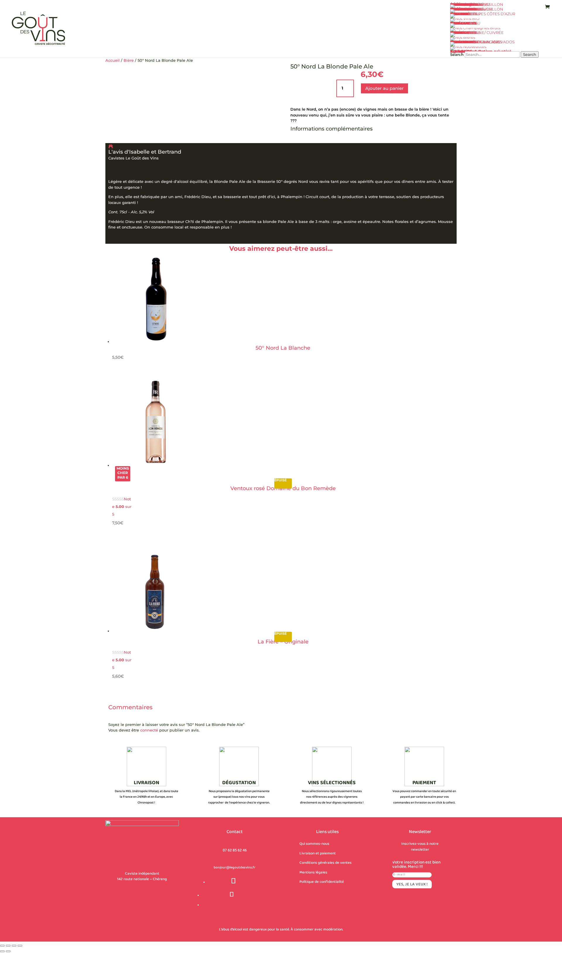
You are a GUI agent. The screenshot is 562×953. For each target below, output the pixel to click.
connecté (149, 730)
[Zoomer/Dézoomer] (2, 946)
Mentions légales (313, 872)
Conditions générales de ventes (325, 863)
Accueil (112, 60)
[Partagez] (14, 946)
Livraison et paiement (317, 853)
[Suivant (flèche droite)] (8, 951)
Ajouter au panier (384, 88)
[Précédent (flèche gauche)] (2, 951)
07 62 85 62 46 (235, 850)
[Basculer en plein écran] (8, 946)
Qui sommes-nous (314, 844)
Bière (129, 60)
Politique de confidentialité (321, 882)
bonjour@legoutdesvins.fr (235, 868)
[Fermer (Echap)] (20, 946)
